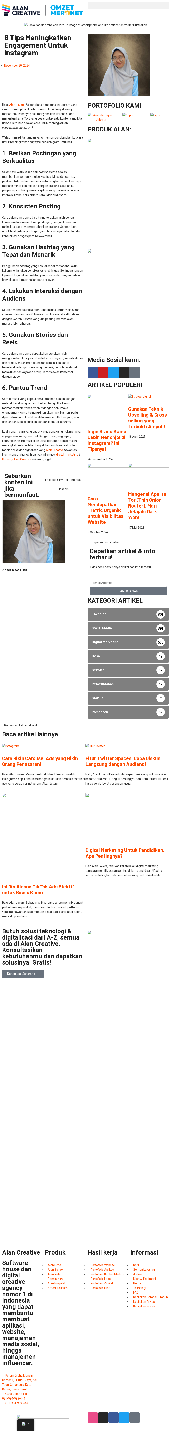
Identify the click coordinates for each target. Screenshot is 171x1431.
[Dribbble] (93, 1417)
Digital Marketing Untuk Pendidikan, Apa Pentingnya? (125, 853)
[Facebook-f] (93, 372)
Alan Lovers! (17, 104)
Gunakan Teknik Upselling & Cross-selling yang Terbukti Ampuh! (148, 417)
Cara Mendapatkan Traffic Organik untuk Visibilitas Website (105, 510)
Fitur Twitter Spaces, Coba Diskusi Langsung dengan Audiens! (124, 761)
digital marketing (67, 454)
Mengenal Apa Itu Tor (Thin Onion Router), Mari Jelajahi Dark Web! (147, 505)
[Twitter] (113, 372)
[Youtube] (103, 372)
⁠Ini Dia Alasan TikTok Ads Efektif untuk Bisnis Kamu (38, 889)
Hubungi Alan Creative (16, 459)
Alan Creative (55, 450)
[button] (128, 5)
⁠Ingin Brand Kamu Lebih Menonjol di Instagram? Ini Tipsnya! (107, 440)
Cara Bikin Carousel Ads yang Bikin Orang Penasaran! (40, 761)
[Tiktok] (134, 372)
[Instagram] (124, 372)
